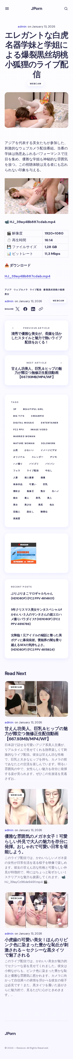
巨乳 (45, 484)
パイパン (50, 463)
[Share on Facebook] (25, 309)
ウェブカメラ (21, 289)
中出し (48, 470)
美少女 (28, 504)
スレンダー (38, 457)
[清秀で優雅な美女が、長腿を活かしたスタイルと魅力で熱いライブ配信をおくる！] (36, 335)
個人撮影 (29, 477)
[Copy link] (41, 309)
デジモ (53, 457)
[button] (7, 8)
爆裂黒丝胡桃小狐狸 (54, 289)
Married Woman (24, 436)
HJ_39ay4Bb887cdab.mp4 (27, 276)
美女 (7, 294)
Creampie (37, 416)
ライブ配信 (36, 289)
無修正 (30, 491)
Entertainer (49, 422)
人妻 (15, 477)
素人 (27, 498)
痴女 (15, 498)
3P (14, 409)
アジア (8, 289)
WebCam (35, 83)
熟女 (43, 491)
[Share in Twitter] (17, 309)
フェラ (16, 470)
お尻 (15, 450)
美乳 (38, 498)
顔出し (30, 511)
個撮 (43, 477)
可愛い (32, 484)
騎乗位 (44, 511)
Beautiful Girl (33, 409)
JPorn (36, 8)
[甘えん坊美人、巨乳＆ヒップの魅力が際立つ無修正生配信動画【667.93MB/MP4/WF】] (36, 370)
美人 (49, 498)
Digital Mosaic (23, 422)
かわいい (29, 450)
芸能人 (16, 511)
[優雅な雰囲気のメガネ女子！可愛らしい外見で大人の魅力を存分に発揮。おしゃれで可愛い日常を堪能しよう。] (36, 807)
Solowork (48, 443)
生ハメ (55, 491)
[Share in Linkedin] (33, 309)
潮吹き (16, 491)
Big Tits (18, 416)
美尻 (40, 504)
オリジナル (19, 457)
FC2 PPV (18, 429)
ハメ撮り (18, 463)
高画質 (16, 518)
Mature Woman (23, 443)
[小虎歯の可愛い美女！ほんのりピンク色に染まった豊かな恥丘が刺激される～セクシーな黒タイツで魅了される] (36, 910)
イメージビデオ (49, 450)
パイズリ (34, 463)
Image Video (39, 429)
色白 (52, 504)
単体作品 (18, 484)
